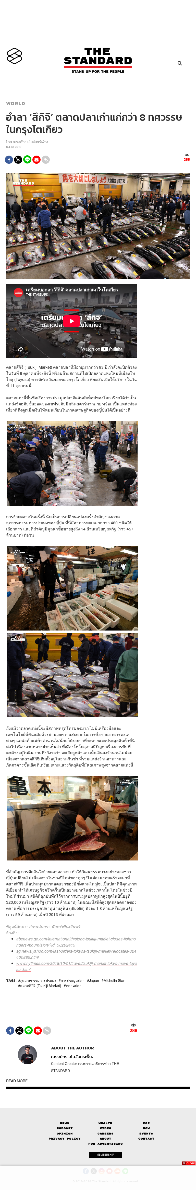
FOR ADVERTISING (105, 1143)
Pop (146, 1123)
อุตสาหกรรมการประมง (38, 980)
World (15, 103)
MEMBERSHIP (105, 1154)
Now (146, 1128)
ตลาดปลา (73, 985)
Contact (146, 1138)
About (105, 1138)
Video (105, 1128)
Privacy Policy (64, 1138)
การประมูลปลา (72, 980)
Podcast (65, 1128)
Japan (94, 980)
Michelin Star (114, 980)
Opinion (65, 1133)
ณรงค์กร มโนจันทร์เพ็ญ (30, 142)
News (64, 1123)
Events (146, 1133)
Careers (105, 1133)
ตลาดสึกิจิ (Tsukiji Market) (40, 985)
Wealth (105, 1123)
